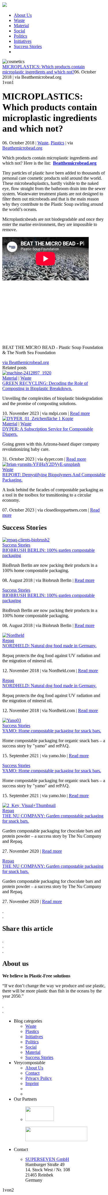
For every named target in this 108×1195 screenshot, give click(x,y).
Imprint (32, 1083)
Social (19, 30)
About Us (23, 15)
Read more (80, 413)
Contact (32, 1073)
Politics (20, 36)
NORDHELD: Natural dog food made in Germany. (49, 645)
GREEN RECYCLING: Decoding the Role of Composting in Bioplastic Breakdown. (45, 386)
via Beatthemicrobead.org (25, 362)
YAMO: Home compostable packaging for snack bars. (51, 730)
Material (21, 25)
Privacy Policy (38, 1078)
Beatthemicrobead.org (22, 148)
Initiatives (22, 41)
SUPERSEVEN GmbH (47, 1159)
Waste (19, 20)
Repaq (8, 640)
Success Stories (28, 46)
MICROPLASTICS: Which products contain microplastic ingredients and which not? (43, 69)
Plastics (57, 142)
